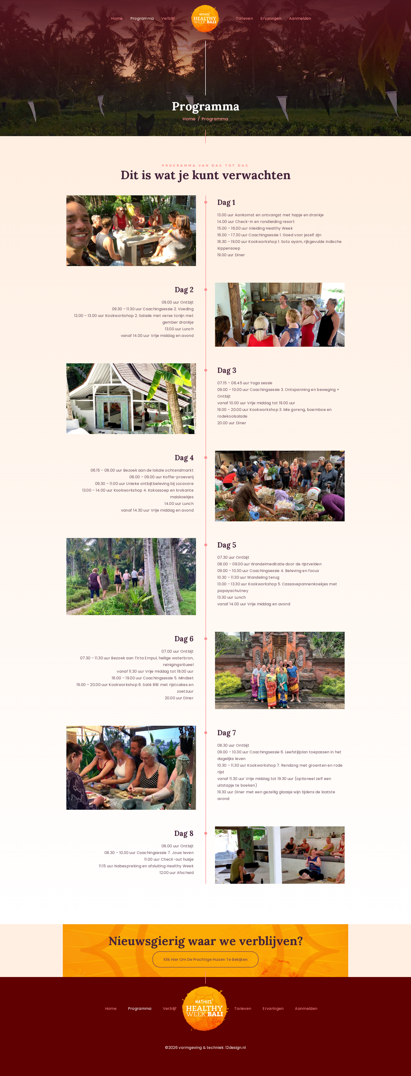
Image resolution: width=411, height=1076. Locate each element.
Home (189, 118)
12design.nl (235, 1047)
